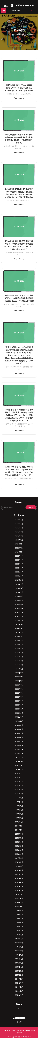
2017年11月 (19, 862)
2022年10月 (19, 681)
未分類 (19, 1022)
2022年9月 (19, 685)
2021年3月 (19, 749)
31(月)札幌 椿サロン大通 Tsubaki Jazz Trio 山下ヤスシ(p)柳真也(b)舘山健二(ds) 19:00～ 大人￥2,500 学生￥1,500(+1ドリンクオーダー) (19, 470)
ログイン (19, 1009)
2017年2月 (19, 890)
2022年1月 (19, 713)
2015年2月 (19, 975)
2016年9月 (19, 910)
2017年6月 (19, 878)
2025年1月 (19, 580)
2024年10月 (19, 592)
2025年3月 (19, 572)
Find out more (19, 98)
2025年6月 (19, 564)
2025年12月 (19, 544)
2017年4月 (19, 882)
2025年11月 (19, 548)
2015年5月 (19, 963)
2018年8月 (19, 834)
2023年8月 (19, 641)
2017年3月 (19, 886)
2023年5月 (19, 653)
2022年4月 (19, 705)
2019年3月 (19, 818)
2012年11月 (19, 995)
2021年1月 (19, 757)
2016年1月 (19, 939)
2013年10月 (19, 991)
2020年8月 (19, 774)
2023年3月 (19, 661)
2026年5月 (19, 524)
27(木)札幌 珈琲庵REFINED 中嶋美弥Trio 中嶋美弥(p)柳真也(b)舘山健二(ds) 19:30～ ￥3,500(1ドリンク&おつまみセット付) (19, 245)
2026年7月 (19, 520)
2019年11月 (19, 802)
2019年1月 (19, 822)
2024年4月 (19, 612)
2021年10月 (19, 721)
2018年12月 (19, 826)
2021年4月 (19, 745)
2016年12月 (19, 898)
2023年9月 (19, 637)
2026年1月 (19, 540)
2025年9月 (19, 556)
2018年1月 (19, 858)
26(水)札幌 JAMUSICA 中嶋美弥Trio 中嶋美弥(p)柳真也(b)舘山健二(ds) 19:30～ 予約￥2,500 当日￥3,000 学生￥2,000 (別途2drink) (19, 193)
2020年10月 (19, 769)
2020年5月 (19, 782)
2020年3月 (19, 790)
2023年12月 (19, 624)
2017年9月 (19, 870)
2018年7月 (19, 838)
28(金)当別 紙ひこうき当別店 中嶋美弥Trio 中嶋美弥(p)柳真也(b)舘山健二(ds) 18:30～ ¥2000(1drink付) (19, 298)
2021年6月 (19, 737)
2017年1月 (19, 894)
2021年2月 (19, 753)
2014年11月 (19, 983)
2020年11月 (19, 765)
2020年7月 (19, 778)
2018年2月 (19, 854)
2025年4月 (19, 568)
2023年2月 (19, 665)
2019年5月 (19, 814)
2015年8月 (19, 955)
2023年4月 (19, 657)
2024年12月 (19, 584)
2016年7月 (19, 919)
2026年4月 (19, 528)
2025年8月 (19, 560)
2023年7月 (19, 645)
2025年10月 (19, 552)
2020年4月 (19, 786)
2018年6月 (19, 842)
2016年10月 (19, 906)
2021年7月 (19, 733)
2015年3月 (19, 971)
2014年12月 (19, 979)
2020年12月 (19, 761)
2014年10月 (19, 987)
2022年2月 (19, 709)
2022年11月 (19, 677)
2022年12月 (19, 673)
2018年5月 (19, 846)
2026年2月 (19, 536)
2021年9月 (19, 725)
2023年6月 (19, 649)
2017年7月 (19, 874)
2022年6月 (19, 697)
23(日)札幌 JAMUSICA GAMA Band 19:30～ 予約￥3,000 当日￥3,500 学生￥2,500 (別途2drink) (19, 88)
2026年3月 (19, 532)
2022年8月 (19, 689)
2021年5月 (19, 741)
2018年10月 (19, 830)
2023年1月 (19, 669)
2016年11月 (19, 902)
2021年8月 (19, 729)
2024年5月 (19, 608)
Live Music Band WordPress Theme (16, 1030)
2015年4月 (19, 967)
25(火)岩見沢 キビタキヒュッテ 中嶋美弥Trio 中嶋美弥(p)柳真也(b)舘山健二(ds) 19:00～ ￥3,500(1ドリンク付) (19, 138)
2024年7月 (19, 600)
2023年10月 (19, 633)
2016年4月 (19, 927)
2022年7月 (19, 693)
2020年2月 (19, 794)
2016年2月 (19, 935)
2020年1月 (19, 798)
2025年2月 (19, 576)
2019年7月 (19, 810)
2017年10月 (19, 866)
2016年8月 (19, 915)
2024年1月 (19, 620)
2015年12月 (19, 943)
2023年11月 (19, 628)
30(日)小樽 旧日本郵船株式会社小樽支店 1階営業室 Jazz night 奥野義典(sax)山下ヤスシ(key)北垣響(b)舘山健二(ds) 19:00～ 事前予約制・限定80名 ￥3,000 (19, 415)
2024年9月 (19, 596)
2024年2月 (19, 616)
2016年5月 (19, 923)
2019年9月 (19, 806)
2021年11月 (19, 717)
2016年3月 (19, 931)
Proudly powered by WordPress (19, 1037)
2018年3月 (19, 850)
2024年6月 (19, 604)
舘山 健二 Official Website (19, 5)
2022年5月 (19, 701)
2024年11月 (19, 588)
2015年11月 (19, 947)
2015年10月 (19, 951)
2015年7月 (19, 959)
